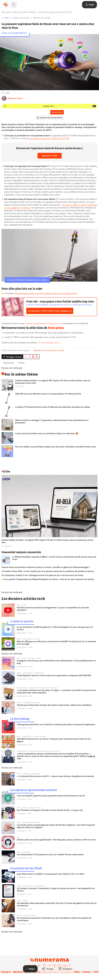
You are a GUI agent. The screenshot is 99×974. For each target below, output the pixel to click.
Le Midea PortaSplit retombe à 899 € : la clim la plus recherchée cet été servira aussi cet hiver (54, 558)
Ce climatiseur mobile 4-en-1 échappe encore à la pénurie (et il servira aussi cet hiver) (42, 575)
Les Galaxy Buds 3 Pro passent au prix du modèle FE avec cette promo (50, 854)
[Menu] (13, 4)
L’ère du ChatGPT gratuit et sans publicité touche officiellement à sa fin (51, 795)
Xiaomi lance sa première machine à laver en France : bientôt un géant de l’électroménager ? (46, 567)
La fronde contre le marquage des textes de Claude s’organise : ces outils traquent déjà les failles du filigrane (56, 826)
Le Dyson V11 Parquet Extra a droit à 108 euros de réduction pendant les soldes (52, 407)
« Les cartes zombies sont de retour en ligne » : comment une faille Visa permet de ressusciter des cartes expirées (56, 691)
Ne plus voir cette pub (12, 368)
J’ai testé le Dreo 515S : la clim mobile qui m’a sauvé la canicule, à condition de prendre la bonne (48, 571)
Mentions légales (22, 971)
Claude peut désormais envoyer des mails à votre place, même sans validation (54, 705)
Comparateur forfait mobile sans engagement (50, 311)
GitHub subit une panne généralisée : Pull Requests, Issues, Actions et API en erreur (56, 839)
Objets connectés (21, 17)
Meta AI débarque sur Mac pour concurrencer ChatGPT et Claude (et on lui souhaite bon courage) (56, 642)
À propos (6, 971)
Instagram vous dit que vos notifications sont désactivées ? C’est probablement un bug (56, 661)
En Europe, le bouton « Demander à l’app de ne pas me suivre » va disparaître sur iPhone (56, 889)
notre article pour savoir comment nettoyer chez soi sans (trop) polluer (45, 293)
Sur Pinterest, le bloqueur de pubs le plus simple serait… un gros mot (50, 810)
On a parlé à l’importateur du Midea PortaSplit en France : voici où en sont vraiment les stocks (48, 579)
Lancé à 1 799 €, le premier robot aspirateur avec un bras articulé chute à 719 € (40, 337)
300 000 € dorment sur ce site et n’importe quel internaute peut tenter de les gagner (54, 740)
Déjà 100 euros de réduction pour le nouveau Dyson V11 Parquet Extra (48, 393)
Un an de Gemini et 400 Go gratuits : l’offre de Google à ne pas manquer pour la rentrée (55, 628)
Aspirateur (9, 362)
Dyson (22, 362)
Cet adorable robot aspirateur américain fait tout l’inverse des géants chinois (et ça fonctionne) (56, 904)
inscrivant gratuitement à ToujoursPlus (42, 323)
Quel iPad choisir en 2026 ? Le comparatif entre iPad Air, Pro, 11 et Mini (50, 874)
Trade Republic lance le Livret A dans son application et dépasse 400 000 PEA (54, 675)
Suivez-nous (57, 112)
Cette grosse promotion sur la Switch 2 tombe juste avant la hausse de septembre (56, 724)
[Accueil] (5, 4)
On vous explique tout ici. (49, 342)
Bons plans (56, 328)
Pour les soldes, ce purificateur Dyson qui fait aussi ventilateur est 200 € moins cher (55, 446)
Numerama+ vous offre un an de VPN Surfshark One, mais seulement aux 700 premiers (43, 332)
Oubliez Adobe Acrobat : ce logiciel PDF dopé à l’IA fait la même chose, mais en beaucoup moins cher (52, 381)
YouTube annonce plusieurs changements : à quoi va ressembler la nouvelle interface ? (53, 608)
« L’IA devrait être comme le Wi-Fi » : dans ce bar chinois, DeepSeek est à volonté (55, 776)
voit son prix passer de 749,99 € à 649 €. (48, 138)
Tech (7, 17)
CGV (95, 971)
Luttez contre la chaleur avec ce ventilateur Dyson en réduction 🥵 (46, 433)
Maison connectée (41, 17)
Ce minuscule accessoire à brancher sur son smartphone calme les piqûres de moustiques (54, 919)
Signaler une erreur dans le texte (48, 350)
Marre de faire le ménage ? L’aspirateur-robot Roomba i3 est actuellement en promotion (52, 421)
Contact (86, 971)
